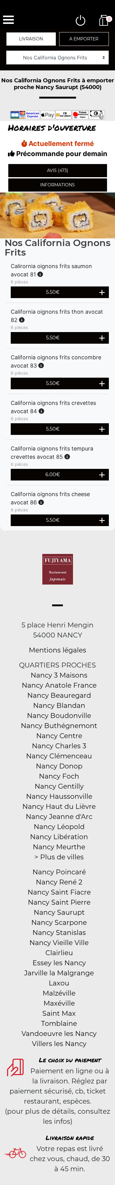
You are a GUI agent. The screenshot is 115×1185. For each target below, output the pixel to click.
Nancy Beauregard (59, 695)
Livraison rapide (70, 1137)
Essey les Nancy (59, 963)
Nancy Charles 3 (59, 746)
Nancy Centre (59, 736)
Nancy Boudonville (59, 716)
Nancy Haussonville (59, 796)
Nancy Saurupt (59, 912)
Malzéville (59, 993)
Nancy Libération (59, 837)
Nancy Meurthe (59, 847)
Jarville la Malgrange (59, 973)
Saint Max (59, 1013)
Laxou (59, 983)
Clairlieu (59, 953)
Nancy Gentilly (59, 786)
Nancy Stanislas (59, 933)
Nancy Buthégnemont (59, 726)
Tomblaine (59, 1023)
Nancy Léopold (59, 827)
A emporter (83, 39)
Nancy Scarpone (59, 922)
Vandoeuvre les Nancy (59, 1034)
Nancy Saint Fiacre (59, 892)
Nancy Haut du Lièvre (59, 806)
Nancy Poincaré (59, 872)
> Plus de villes (59, 857)
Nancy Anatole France (59, 685)
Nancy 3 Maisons (59, 675)
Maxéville (59, 1003)
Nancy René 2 (59, 882)
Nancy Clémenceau (59, 756)
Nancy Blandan (59, 705)
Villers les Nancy (59, 1044)
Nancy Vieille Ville (59, 943)
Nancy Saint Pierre (59, 902)
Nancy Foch (59, 776)
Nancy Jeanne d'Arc (59, 817)
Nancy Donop (59, 766)
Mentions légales (57, 650)
